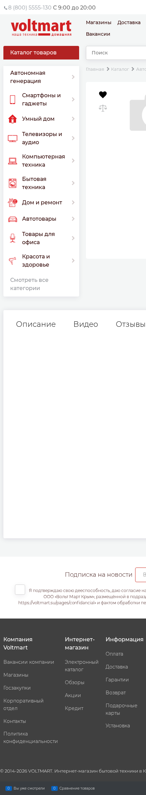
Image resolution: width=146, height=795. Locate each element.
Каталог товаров (33, 52)
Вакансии (98, 34)
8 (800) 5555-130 (30, 7)
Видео (85, 324)
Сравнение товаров (77, 788)
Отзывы (131, 324)
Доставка (129, 22)
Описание (36, 324)
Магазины (98, 22)
